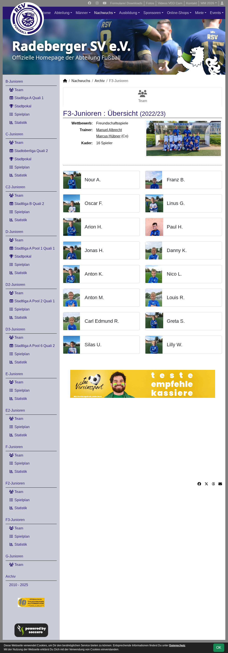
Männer (82, 13)
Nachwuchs (103, 13)
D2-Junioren (15, 284)
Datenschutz (177, 645)
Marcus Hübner (108, 136)
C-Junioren (14, 134)
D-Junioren (14, 232)
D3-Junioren (15, 329)
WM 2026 (207, 3)
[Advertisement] (142, 440)
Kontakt (191, 3)
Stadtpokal (22, 106)
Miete (199, 13)
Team (18, 90)
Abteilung (61, 13)
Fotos (150, 3)
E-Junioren (14, 374)
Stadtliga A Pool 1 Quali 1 (34, 248)
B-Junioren (14, 81)
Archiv (11, 576)
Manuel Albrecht (109, 130)
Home (46, 13)
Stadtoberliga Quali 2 (31, 151)
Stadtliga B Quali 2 (29, 204)
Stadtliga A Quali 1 (29, 98)
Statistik (20, 122)
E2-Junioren (15, 410)
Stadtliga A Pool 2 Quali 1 (34, 301)
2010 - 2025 (18, 585)
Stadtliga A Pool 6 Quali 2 (34, 346)
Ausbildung (128, 13)
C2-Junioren (15, 187)
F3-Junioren (15, 520)
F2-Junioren (15, 483)
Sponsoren (152, 13)
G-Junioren (14, 556)
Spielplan (22, 114)
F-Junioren (14, 447)
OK (218, 647)
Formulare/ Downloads (126, 3)
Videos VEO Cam (170, 3)
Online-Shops (178, 13)
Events (215, 13)
